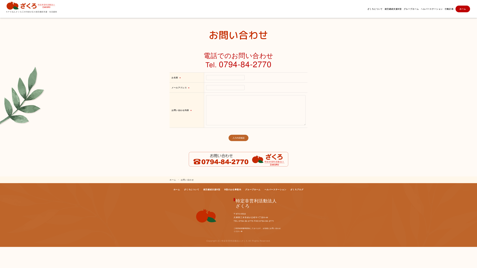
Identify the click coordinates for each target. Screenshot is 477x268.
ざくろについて (375, 8)
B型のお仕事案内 (232, 189)
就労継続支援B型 (393, 8)
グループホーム (411, 8)
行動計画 (449, 8)
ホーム (462, 8)
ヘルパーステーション (432, 8)
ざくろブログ (297, 189)
